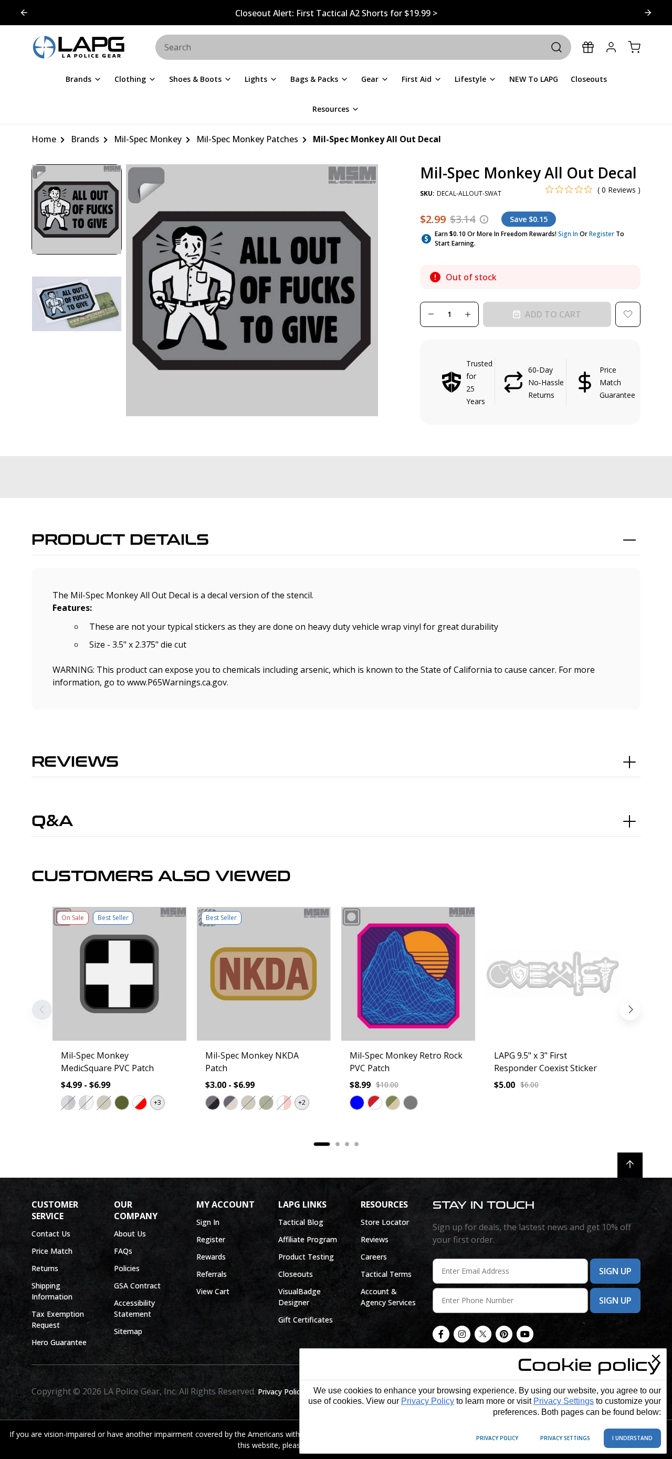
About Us (130, 1234)
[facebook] (441, 1334)
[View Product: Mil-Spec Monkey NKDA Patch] (264, 974)
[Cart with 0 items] (634, 47)
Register (601, 233)
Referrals (211, 1274)
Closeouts (295, 1274)
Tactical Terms (386, 1274)
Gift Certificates (305, 1320)
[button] (530, 382)
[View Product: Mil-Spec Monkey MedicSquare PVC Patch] (119, 974)
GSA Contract (137, 1286)
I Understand (632, 1438)
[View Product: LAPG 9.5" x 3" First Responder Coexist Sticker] (553, 974)
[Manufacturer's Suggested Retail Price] (484, 219)
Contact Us (51, 1234)
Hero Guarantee (59, 1342)
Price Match (52, 1251)
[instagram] (462, 1334)
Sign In (568, 233)
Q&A (52, 821)
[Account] (611, 47)
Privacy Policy (427, 1401)
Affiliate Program (307, 1239)
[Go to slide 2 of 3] (24, 12)
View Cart (212, 1291)
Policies (127, 1268)
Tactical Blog (300, 1222)
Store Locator (385, 1222)
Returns (45, 1268)
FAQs (123, 1251)
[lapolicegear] (79, 48)
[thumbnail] (76, 209)
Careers (374, 1257)
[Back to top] (630, 1165)
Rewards (211, 1257)
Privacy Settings (563, 1401)
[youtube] (525, 1334)
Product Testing (306, 1257)
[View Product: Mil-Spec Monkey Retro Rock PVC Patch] (408, 974)
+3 (157, 1102)
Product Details (120, 540)
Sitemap (128, 1331)
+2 (302, 1102)
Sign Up (615, 1271)
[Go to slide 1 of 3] (647, 12)
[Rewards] (588, 47)
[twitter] (483, 1334)
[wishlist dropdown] (627, 314)
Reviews (75, 762)
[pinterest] (504, 1334)
